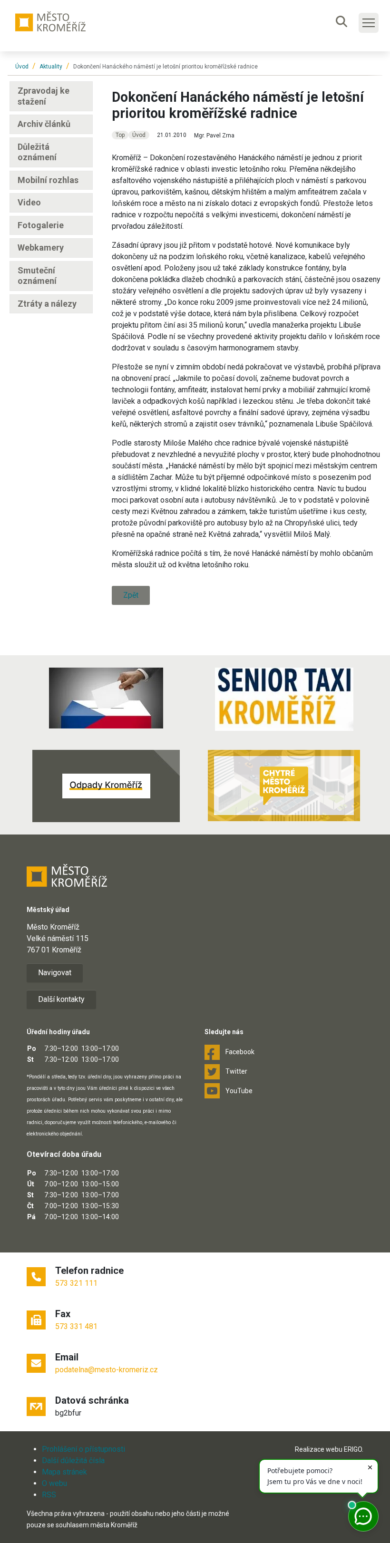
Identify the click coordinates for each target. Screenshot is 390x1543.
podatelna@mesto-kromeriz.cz (106, 1369)
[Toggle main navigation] (369, 23)
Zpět (130, 595)
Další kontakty (61, 999)
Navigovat (54, 972)
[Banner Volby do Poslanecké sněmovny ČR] (106, 698)
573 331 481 (76, 1326)
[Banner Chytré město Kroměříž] (284, 785)
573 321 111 (76, 1283)
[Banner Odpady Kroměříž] (106, 786)
